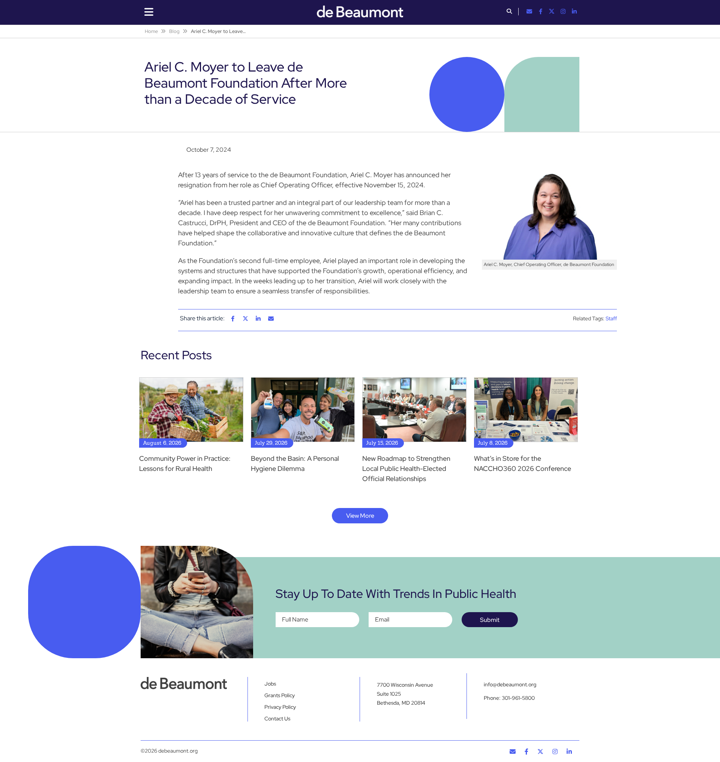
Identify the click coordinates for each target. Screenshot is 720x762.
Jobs (270, 683)
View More (360, 516)
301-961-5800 (518, 698)
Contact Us (277, 718)
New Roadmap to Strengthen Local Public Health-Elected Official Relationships (406, 468)
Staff (611, 318)
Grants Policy (279, 695)
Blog (174, 31)
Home (151, 31)
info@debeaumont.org (510, 684)
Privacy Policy (280, 707)
